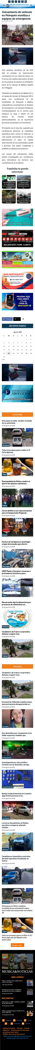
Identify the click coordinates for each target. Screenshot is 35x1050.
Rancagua (6, 566)
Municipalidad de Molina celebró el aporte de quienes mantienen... (16, 482)
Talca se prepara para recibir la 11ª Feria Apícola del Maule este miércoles (17, 937)
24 (4, 353)
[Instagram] (12, 1)
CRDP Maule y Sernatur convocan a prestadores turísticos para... (16, 572)
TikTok (29, 1020)
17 (4, 350)
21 (22, 350)
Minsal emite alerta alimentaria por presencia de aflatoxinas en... (16, 603)
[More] (23, 319)
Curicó (5, 883)
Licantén (6, 818)
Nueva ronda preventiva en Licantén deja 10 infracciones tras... (16, 794)
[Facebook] (9, 1)
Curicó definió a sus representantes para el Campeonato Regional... (17, 512)
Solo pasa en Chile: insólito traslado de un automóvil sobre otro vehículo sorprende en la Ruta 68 (17, 909)
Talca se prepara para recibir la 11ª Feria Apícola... (13, 1011)
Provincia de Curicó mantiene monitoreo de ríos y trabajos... (12, 990)
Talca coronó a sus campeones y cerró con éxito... (12, 981)
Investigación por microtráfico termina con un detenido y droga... (16, 763)
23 (31, 350)
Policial (5, 697)
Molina (5, 849)
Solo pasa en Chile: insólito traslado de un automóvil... (13, 1002)
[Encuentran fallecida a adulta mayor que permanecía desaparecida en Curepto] (17, 718)
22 (26, 350)
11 (9, 346)
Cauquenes (6, 757)
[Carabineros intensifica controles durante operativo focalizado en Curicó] (17, 875)
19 (13, 350)
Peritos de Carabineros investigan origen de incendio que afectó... (16, 543)
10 (4, 346)
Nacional (5, 902)
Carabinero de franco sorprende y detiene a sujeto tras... (16, 673)
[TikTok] (16, 1)
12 (13, 346)
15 (26, 346)
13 (17, 346)
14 (22, 346)
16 (31, 346)
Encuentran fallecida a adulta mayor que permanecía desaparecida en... (17, 703)
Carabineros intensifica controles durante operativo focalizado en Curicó (16, 858)
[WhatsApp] (22, 1)
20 (17, 350)
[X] (19, 1)
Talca (4, 931)
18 (9, 350)
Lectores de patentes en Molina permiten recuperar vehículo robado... (15, 825)
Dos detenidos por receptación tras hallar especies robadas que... (17, 734)
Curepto (5, 726)
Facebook (8, 1020)
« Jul (3, 359)
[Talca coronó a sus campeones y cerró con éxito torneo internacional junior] (30, 983)
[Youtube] (26, 1)
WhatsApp (17, 1023)
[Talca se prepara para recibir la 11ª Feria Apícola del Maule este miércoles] (17, 925)
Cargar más (17, 945)
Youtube (27, 1023)
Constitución (7, 787)
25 (9, 353)
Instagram (19, 1020)
